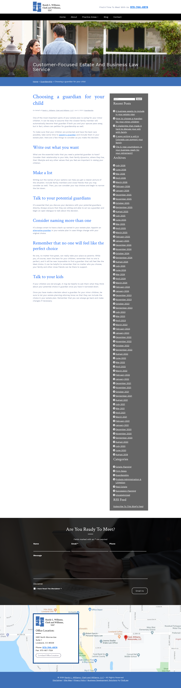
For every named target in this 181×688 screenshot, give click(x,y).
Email (74, 544)
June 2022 (121, 358)
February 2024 (123, 287)
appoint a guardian (67, 135)
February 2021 (123, 421)
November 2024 (123, 249)
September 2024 (124, 257)
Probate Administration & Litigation (128, 481)
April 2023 (121, 320)
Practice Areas (89, 17)
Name (36, 544)
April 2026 (121, 178)
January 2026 (122, 190)
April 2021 (120, 412)
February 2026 (123, 186)
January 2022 (122, 379)
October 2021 (122, 391)
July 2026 (120, 165)
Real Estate (121, 486)
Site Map (68, 680)
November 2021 (123, 387)
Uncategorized (123, 495)
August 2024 (122, 262)
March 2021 (121, 417)
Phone (112, 544)
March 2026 (121, 182)
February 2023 (123, 329)
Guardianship (88, 110)
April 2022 (121, 366)
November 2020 (124, 433)
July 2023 (120, 312)
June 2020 (121, 450)
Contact (117, 17)
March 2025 (121, 232)
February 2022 (123, 375)
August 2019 (122, 454)
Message (37, 555)
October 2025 (122, 203)
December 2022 (123, 337)
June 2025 (121, 220)
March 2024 (121, 282)
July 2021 (120, 404)
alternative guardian (42, 230)
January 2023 (122, 333)
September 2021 (124, 396)
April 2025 (121, 228)
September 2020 (124, 437)
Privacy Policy (80, 680)
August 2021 (122, 400)
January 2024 (122, 291)
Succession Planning (126, 491)
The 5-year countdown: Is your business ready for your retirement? (129, 149)
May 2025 (120, 224)
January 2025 (122, 241)
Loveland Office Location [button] (48, 655)
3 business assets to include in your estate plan (130, 113)
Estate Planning (123, 467)
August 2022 (122, 354)
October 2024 (122, 253)
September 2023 (124, 308)
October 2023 (122, 303)
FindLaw (124, 680)
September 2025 (124, 207)
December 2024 (123, 245)
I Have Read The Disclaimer (49, 589)
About (74, 17)
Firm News (121, 471)
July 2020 (120, 446)
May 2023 (120, 316)
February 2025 (123, 236)
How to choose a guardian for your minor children (129, 120)
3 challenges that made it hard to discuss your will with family (129, 129)
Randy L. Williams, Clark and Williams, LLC (57, 110)
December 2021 (123, 383)
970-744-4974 (139, 7)
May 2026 (120, 174)
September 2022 (124, 350)
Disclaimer (38, 584)
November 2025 (124, 199)
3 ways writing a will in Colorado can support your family (129, 139)
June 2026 (121, 169)
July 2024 (120, 266)
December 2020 (123, 429)
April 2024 (121, 278)
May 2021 (120, 408)
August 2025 (122, 211)
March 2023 (121, 324)
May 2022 (120, 362)
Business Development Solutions (102, 680)
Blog (106, 17)
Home (63, 17)
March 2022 (121, 370)
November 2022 (123, 341)
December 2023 (123, 295)
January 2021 (122, 425)
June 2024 (121, 270)
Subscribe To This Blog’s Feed (128, 506)
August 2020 (122, 442)
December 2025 (123, 194)
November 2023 (124, 299)
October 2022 (122, 345)
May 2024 (120, 274)
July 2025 (120, 215)
